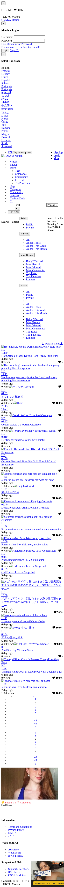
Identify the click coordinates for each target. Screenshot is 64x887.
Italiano (5, 83)
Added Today (33, 242)
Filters (24, 285)
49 (35, 723)
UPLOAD (14, 212)
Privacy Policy (16, 829)
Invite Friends (15, 855)
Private (30, 227)
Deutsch (5, 73)
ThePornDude (22, 183)
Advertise (13, 849)
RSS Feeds (14, 872)
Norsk (4, 118)
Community (21, 176)
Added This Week (36, 245)
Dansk (4, 115)
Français (5, 70)
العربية (5, 95)
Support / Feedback (18, 869)
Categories (20, 173)
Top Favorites (33, 276)
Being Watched (34, 261)
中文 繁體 (7, 109)
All (28, 239)
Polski (4, 131)
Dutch (4, 77)
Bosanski (6, 137)
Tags (17, 170)
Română (5, 127)
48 (35, 720)
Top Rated (31, 273)
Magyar (5, 134)
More (56, 158)
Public (24, 218)
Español (5, 80)
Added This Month (36, 248)
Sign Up (14, 50)
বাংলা (3, 124)
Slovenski (6, 146)
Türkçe (5, 112)
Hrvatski (6, 140)
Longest (30, 279)
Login (5, 50)
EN (10, 152)
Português (6, 86)
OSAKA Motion (10, 19)
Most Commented (35, 270)
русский (6, 92)
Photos (13, 164)
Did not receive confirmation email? (20, 47)
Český (4, 121)
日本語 (5, 101)
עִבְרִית (4, 98)
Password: (6, 40)
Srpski (4, 143)
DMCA (12, 832)
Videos (13, 161)
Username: (7, 37)
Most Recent (27, 255)
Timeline (25, 233)
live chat (19, 180)
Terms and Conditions (20, 826)
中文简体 (6, 105)
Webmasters (14, 852)
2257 (11, 836)
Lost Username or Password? (17, 44)
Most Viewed (33, 267)
